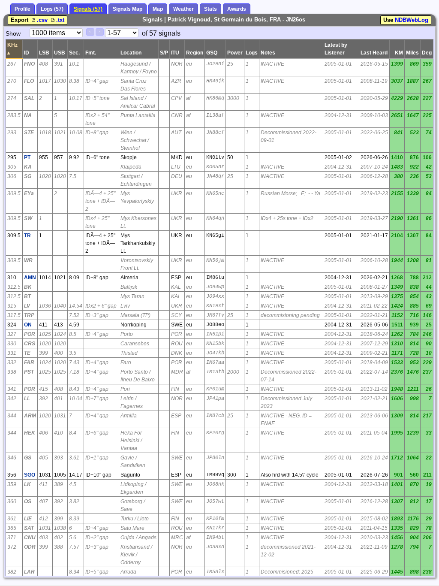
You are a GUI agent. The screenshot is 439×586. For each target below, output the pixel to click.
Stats (210, 9)
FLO (29, 81)
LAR (29, 572)
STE (29, 133)
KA (28, 167)
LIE (28, 519)
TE (27, 353)
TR (27, 236)
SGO (29, 475)
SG (27, 176)
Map (158, 9)
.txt (60, 20)
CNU (30, 538)
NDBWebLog (411, 20)
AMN (30, 278)
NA (28, 115)
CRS (29, 344)
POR (29, 334)
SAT (29, 528)
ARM (30, 416)
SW (28, 218)
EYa (29, 193)
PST (29, 372)
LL (27, 399)
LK (27, 484)
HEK (29, 433)
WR (28, 260)
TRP (29, 315)
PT (27, 157)
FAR (29, 362)
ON (28, 325)
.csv (43, 20)
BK (28, 287)
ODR (30, 547)
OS (27, 501)
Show (13, 33)
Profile (22, 9)
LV (27, 306)
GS (27, 458)
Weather (183, 9)
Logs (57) (52, 9)
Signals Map (127, 9)
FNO (29, 64)
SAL (29, 98)
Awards (236, 9)
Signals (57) (88, 9)
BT (27, 296)
